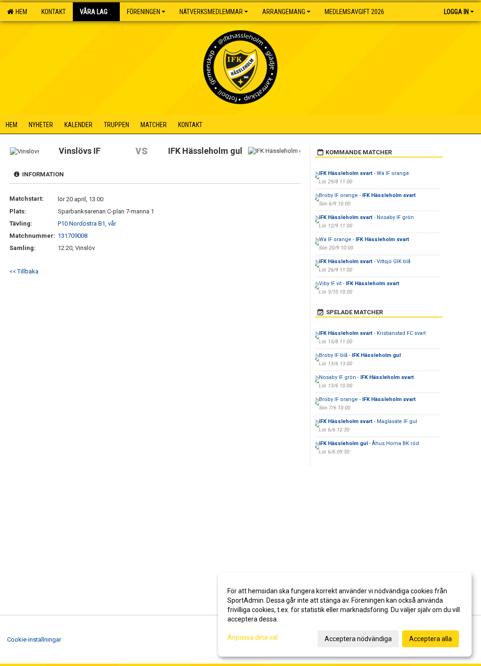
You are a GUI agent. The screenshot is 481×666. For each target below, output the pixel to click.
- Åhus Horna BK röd (369, 443)
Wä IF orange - (364, 239)
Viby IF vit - (359, 283)
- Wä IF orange (364, 173)
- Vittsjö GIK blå (365, 261)
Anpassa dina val (252, 637)
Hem (20, 11)
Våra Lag (94, 11)
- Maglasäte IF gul (368, 421)
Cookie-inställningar (34, 639)
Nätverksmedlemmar (211, 11)
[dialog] (345, 614)
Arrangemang (283, 11)
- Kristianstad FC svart (372, 333)
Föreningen (143, 11)
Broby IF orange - (367, 195)
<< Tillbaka (24, 271)
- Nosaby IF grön (366, 217)
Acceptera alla (430, 639)
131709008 (72, 235)
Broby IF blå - (360, 355)
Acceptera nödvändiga (358, 639)
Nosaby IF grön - (366, 377)
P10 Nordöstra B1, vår (87, 223)
